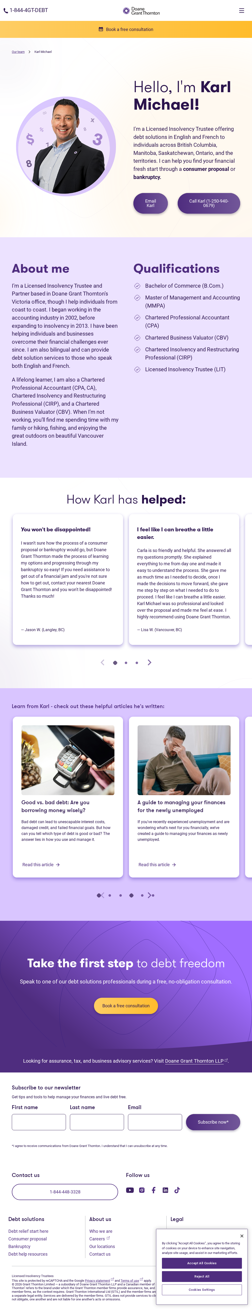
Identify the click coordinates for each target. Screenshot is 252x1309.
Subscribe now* (213, 1122)
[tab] (115, 662)
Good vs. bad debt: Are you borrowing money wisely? (55, 807)
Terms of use (132, 1280)
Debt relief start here (28, 1231)
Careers (99, 1238)
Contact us (99, 1254)
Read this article (38, 864)
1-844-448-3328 (65, 1191)
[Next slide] (149, 662)
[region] (202, 1267)
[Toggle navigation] (241, 10)
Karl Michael (43, 52)
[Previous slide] (102, 662)
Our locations (102, 1246)
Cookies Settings (202, 1290)
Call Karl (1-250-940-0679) (209, 203)
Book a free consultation (126, 1005)
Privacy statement (99, 1280)
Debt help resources (27, 1254)
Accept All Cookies (202, 1263)
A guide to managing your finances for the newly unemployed (181, 807)
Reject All (201, 1276)
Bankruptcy (19, 1246)
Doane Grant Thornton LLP (196, 1061)
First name (25, 1107)
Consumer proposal (27, 1238)
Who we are (100, 1231)
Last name (82, 1107)
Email (135, 1107)
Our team (18, 52)
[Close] (241, 1236)
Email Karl (150, 203)
